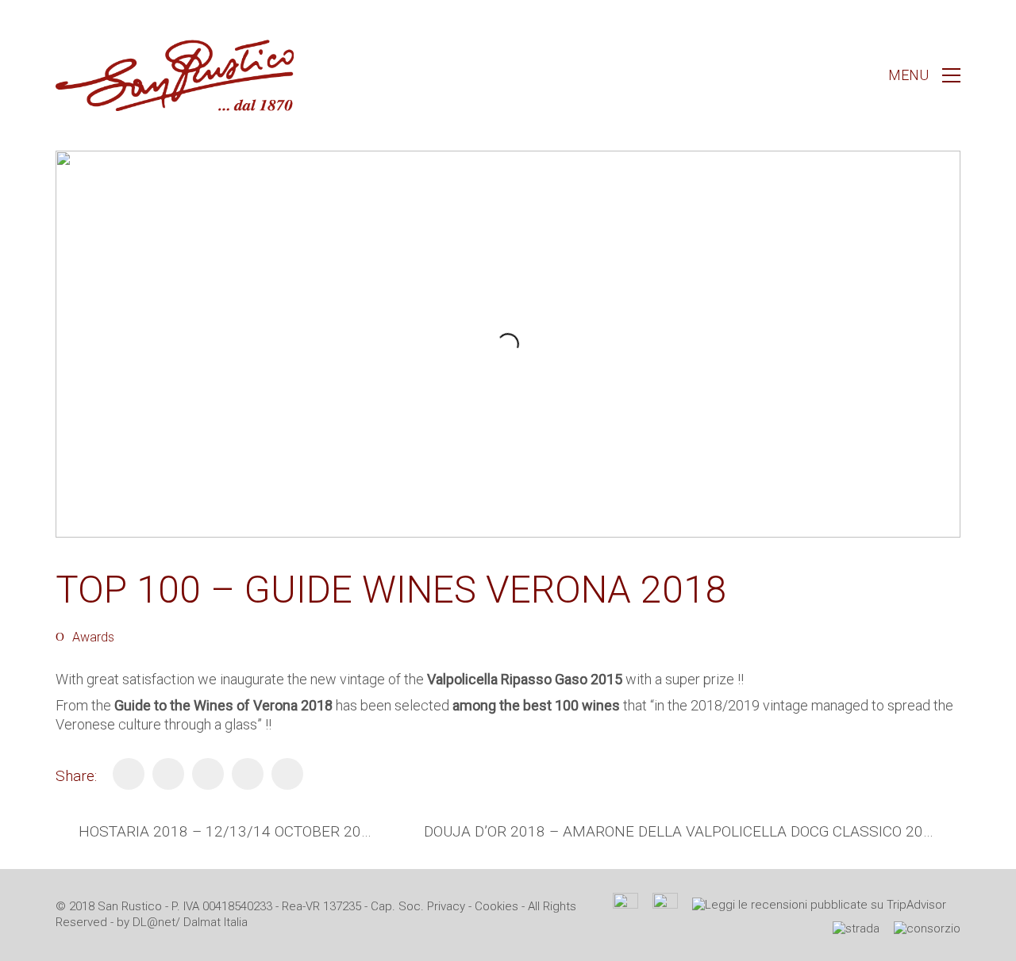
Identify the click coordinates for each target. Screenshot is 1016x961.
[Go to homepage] (175, 75)
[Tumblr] (287, 774)
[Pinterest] (248, 774)
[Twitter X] (168, 774)
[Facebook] (128, 774)
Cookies (496, 906)
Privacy (446, 906)
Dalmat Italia (215, 922)
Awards (93, 637)
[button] (924, 75)
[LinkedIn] (208, 774)
